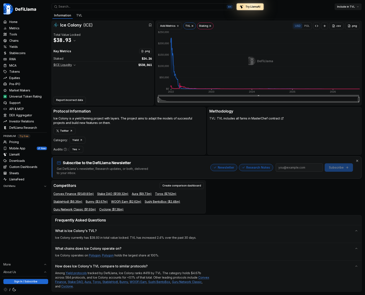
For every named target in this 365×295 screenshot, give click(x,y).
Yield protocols (76, 273)
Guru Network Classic (187, 282)
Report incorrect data (69, 100)
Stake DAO (75, 282)
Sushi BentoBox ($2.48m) (162, 201)
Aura (87, 282)
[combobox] (143, 6)
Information (62, 15)
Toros (97, 282)
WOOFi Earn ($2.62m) (126, 201)
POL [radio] (307, 25)
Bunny (124, 282)
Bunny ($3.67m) (97, 201)
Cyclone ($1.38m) (111, 209)
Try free (23, 136)
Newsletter (226, 167)
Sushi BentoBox (159, 282)
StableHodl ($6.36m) (67, 201)
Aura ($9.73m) (142, 194)
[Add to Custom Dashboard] (324, 26)
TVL (79, 15)
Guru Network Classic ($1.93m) (74, 209)
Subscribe (336, 167)
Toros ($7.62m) (165, 194)
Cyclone (67, 286)
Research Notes (258, 167)
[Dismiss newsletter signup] (357, 160)
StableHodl (110, 282)
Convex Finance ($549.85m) (73, 194)
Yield (75, 140)
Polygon (95, 255)
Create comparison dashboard (181, 185)
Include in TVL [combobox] (346, 6)
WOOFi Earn (138, 282)
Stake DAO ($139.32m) (112, 194)
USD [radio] (298, 25)
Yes (74, 149)
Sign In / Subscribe (25, 281)
